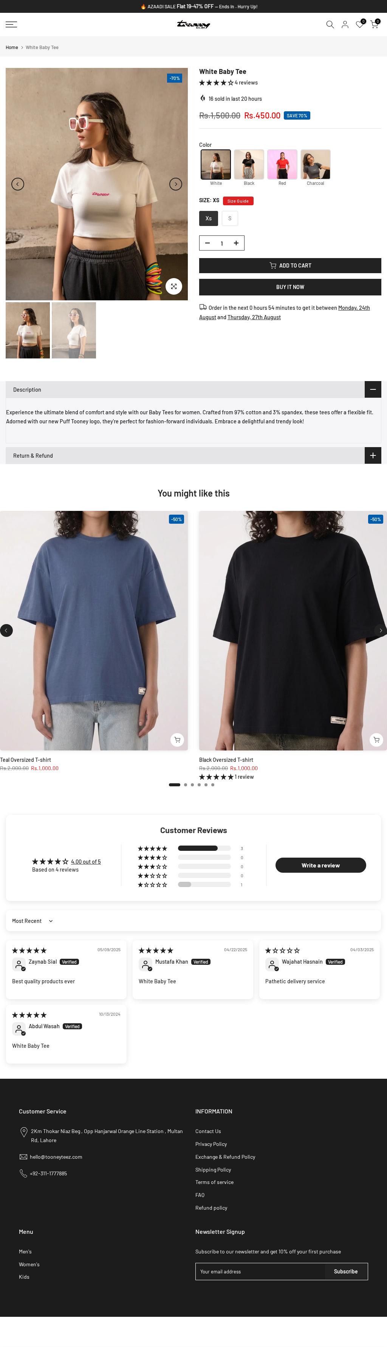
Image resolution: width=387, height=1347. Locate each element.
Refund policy (211, 1207)
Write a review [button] (321, 865)
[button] (217, 82)
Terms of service (214, 1182)
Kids (24, 1276)
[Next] (175, 184)
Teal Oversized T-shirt (25, 760)
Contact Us (208, 1131)
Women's (29, 1264)
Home (12, 47)
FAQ (199, 1195)
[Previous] (17, 184)
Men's (25, 1251)
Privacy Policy (211, 1144)
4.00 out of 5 (86, 861)
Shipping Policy (213, 1169)
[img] (29, 950)
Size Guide (238, 200)
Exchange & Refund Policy (225, 1156)
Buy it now (290, 287)
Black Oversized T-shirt (226, 760)
